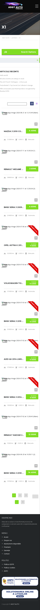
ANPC (6, 571)
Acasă (6, 537)
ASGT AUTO (15, 604)
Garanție (7, 550)
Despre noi (8, 540)
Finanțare (7, 547)
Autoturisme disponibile (12, 544)
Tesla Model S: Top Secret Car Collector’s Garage (16, 85)
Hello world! (4, 75)
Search (37, 60)
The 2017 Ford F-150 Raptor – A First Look (13, 82)
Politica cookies (9, 568)
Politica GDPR (9, 564)
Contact (7, 554)
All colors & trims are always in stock (12, 79)
